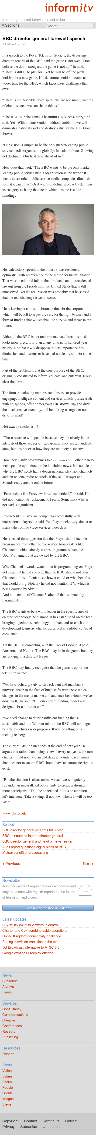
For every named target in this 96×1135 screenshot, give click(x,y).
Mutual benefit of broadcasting (25, 852)
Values (7, 1076)
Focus (7, 1081)
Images (8, 1098)
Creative (8, 1020)
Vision (7, 1070)
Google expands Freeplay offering (27, 952)
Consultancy (11, 1008)
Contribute (51, 1121)
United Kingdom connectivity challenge (31, 935)
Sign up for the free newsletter (48, 907)
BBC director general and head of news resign (37, 841)
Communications (15, 1014)
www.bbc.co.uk (14, 813)
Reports (8, 1053)
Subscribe (10, 980)
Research (9, 1031)
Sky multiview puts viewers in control (30, 924)
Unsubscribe (53, 1126)
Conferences (12, 1025)
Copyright (10, 1121)
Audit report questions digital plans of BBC (34, 846)
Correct (71, 1121)
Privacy (8, 1126)
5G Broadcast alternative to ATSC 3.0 (30, 947)
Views (7, 1104)
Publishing (10, 1036)
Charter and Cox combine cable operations (34, 930)
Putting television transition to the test (30, 941)
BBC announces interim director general (32, 835)
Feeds (7, 991)
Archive (8, 986)
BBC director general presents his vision (32, 829)
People (7, 1087)
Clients (7, 1092)
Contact (30, 1121)
